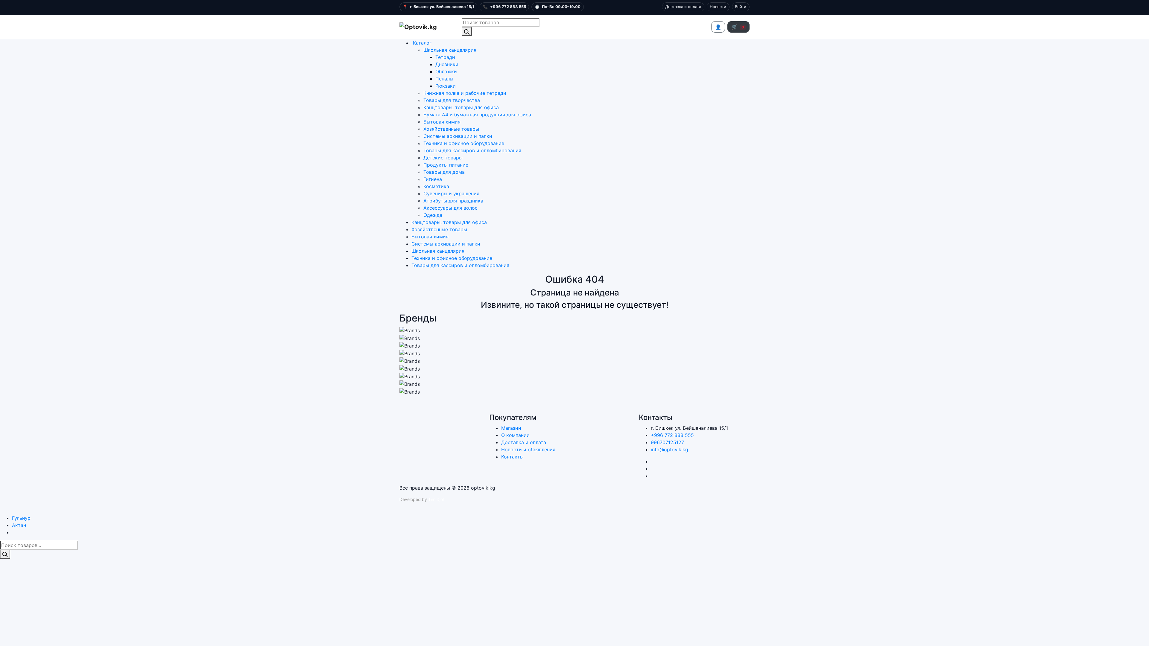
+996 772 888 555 (672, 435)
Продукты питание (445, 165)
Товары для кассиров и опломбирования (472, 150)
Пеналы (444, 79)
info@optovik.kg (669, 449)
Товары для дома (444, 172)
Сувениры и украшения (451, 193)
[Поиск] (467, 31)
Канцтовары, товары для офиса (461, 107)
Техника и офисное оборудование (463, 143)
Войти (740, 6)
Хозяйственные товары (451, 129)
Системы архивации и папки (457, 136)
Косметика (436, 186)
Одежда (432, 215)
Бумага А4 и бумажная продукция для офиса (477, 115)
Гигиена (432, 179)
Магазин (511, 428)
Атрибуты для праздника (453, 201)
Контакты (512, 457)
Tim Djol (436, 499)
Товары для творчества (451, 100)
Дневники (446, 64)
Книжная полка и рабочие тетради (464, 93)
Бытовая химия (441, 122)
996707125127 (667, 442)
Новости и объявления (528, 449)
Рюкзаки (445, 86)
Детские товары (443, 158)
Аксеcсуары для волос (450, 208)
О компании (515, 435)
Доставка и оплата (683, 6)
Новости (718, 6)
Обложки (446, 71)
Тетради (445, 57)
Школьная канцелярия (449, 50)
